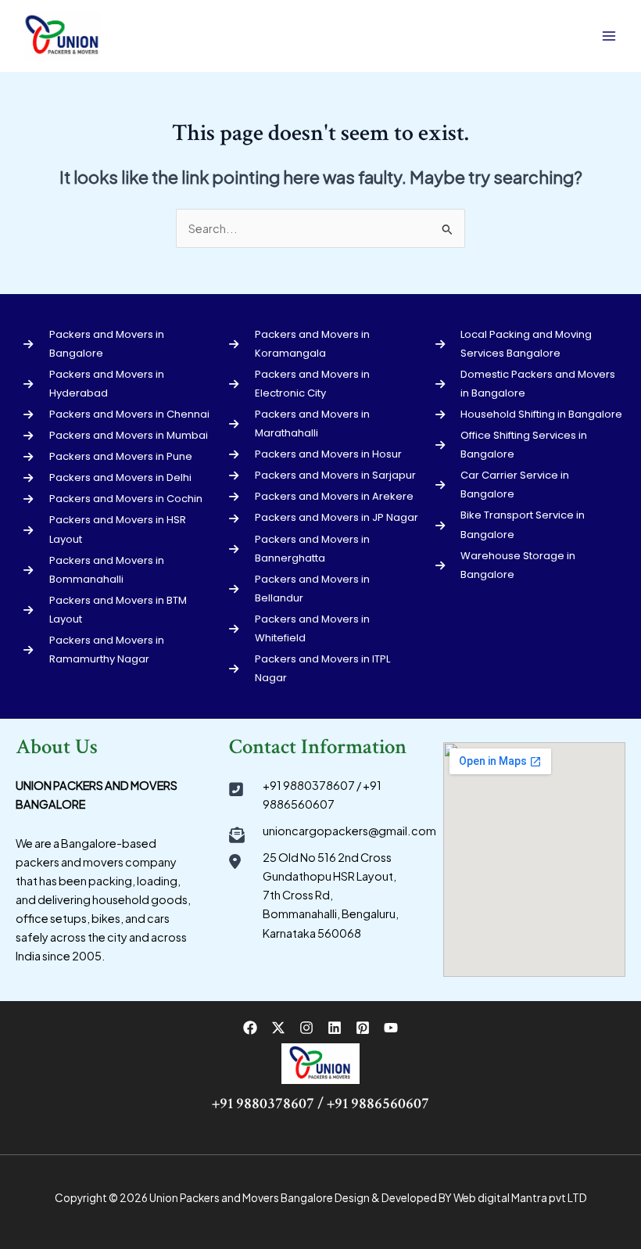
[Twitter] (278, 1028)
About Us (57, 747)
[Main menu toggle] (609, 36)
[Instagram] (306, 1028)
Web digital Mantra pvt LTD (520, 1197)
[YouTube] (391, 1028)
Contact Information (317, 747)
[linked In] (335, 1028)
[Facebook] (250, 1028)
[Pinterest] (363, 1028)
